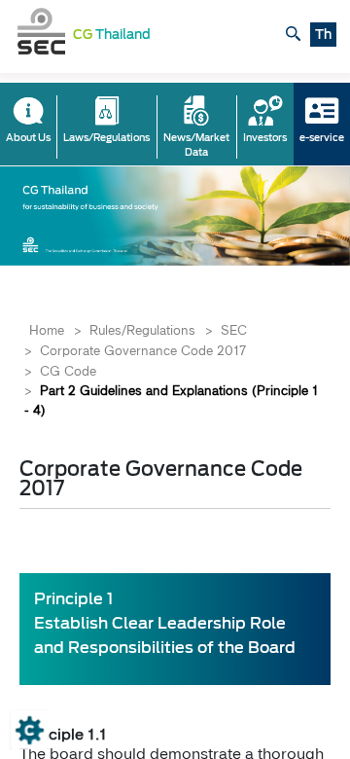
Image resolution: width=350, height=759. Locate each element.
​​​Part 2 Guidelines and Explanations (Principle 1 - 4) (171, 400)
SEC (234, 330)
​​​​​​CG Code (68, 370)
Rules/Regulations (142, 330)
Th (323, 34)
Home (46, 330)
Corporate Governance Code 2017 (143, 350)
